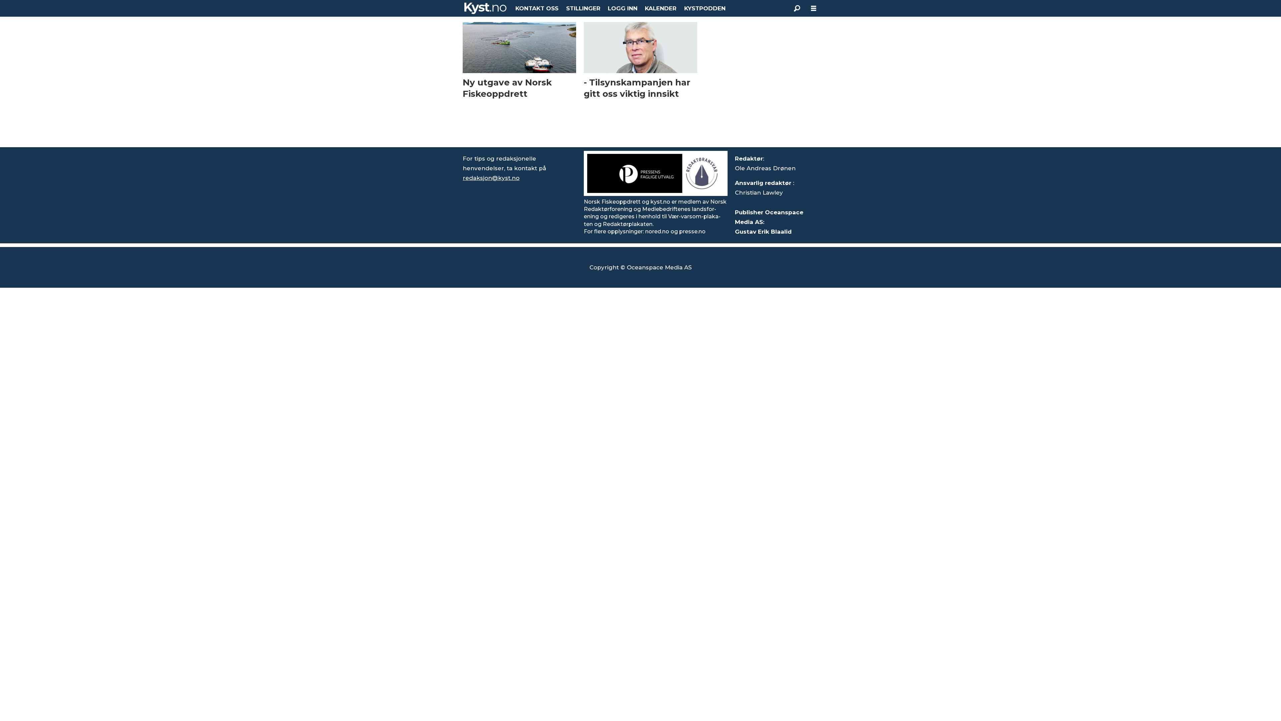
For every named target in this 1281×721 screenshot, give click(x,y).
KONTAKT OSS (536, 8)
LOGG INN (622, 8)
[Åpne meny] (813, 8)
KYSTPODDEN (705, 8)
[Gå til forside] (485, 8)
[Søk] (797, 8)
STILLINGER (583, 8)
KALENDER (661, 8)
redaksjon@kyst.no (491, 178)
